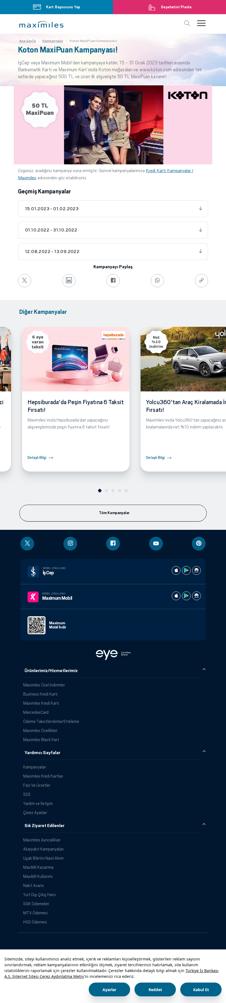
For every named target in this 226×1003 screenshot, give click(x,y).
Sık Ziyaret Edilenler (44, 825)
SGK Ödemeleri (36, 903)
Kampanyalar (34, 767)
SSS (27, 794)
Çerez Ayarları (35, 812)
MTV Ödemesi (35, 912)
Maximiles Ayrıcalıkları (41, 840)
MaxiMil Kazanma (38, 867)
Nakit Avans (33, 885)
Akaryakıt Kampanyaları (43, 849)
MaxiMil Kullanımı (38, 876)
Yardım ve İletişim (38, 803)
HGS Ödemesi (35, 922)
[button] (41, 24)
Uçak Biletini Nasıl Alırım (43, 858)
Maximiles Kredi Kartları (43, 776)
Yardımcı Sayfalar (42, 752)
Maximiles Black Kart (41, 739)
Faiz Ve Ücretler (36, 785)
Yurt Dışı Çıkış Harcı (39, 894)
